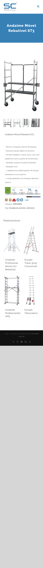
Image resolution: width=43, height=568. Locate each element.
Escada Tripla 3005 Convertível (31, 262)
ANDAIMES (17, 204)
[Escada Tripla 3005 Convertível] (31, 241)
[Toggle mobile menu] (38, 6)
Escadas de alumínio (17, 208)
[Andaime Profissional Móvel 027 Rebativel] (12, 241)
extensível (30, 208)
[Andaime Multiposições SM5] (12, 290)
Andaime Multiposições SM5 (13, 313)
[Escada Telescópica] (31, 290)
